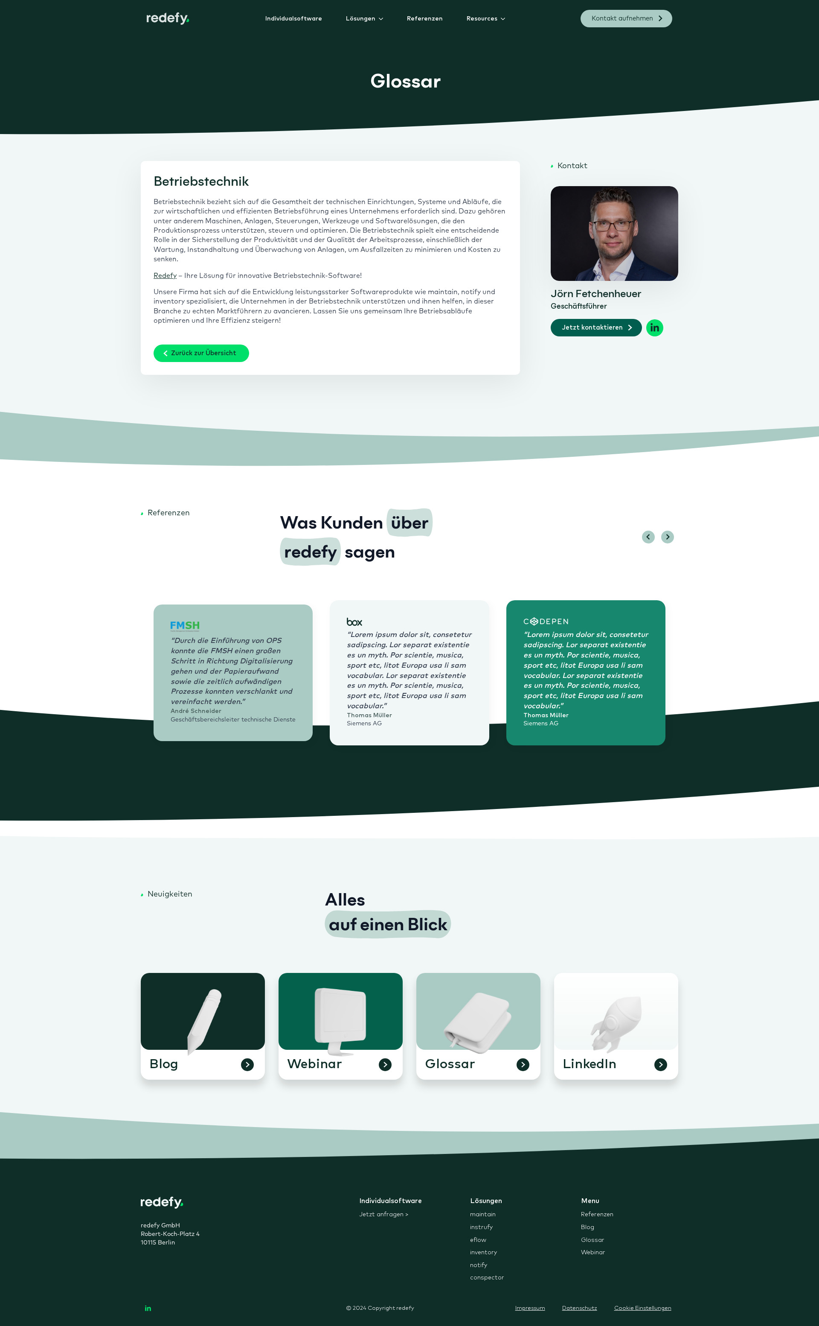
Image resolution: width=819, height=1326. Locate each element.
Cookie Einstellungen (642, 1308)
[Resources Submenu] (504, 18)
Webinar (593, 1253)
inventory (483, 1253)
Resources (482, 19)
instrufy (481, 1227)
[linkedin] (148, 1308)
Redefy (165, 275)
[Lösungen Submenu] (382, 18)
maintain (483, 1215)
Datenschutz (579, 1308)
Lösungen (360, 19)
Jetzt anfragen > (384, 1215)
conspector (487, 1278)
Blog (587, 1227)
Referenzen (425, 19)
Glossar (592, 1240)
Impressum (530, 1308)
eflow (478, 1240)
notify (478, 1265)
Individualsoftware (293, 19)
